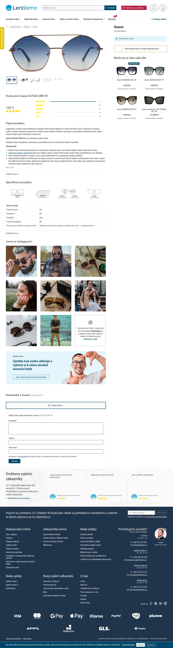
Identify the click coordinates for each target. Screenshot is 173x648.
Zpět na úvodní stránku (13, 638)
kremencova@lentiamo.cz (137, 560)
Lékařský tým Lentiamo (89, 588)
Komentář (13, 421)
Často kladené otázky (51, 534)
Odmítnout (151, 645)
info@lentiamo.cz (140, 545)
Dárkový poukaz (12, 548)
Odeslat (14, 461)
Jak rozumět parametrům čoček (56, 588)
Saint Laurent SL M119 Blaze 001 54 (154, 110)
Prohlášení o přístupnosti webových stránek (20, 556)
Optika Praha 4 (140, 565)
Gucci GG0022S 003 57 (126, 109)
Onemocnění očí (49, 585)
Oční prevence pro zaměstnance (93, 555)
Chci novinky (161, 513)
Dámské (27, 27)
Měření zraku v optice (88, 552)
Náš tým (83, 585)
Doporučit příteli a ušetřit (90, 541)
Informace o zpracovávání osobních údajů (20, 562)
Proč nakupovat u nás (89, 592)
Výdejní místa (11, 545)
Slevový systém (86, 538)
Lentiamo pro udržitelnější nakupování (95, 559)
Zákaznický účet (12, 567)
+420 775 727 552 (140, 587)
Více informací (128, 644)
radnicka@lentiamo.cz (138, 590)
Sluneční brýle (16, 27)
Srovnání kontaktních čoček (54, 595)
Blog (45, 592)
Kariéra (83, 599)
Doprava (9, 538)
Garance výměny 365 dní (53, 541)
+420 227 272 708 (140, 542)
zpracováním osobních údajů (156, 517)
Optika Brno (142, 580)
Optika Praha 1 (140, 550)
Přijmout (140, 645)
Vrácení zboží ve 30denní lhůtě (55, 538)
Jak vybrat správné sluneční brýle (31, 377)
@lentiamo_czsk (90, 339)
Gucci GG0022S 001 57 (154, 80)
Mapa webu (85, 602)
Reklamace (47, 545)
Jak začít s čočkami (51, 581)
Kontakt (83, 595)
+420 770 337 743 (140, 572)
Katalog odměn (86, 534)
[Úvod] (7, 26)
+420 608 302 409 (140, 557)
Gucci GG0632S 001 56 (126, 80)
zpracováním (23, 456)
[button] (11, 80)
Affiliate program (87, 548)
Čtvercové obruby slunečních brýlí (22, 153)
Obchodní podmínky (14, 552)
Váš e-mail (13, 447)
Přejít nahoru (27, 638)
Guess (34, 27)
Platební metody (12, 541)
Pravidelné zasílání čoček (90, 545)
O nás (82, 581)
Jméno (12, 438)
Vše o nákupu (11, 534)
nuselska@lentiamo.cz (138, 575)
